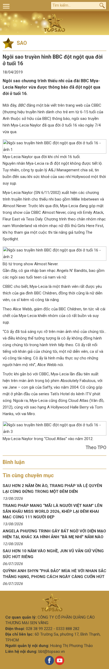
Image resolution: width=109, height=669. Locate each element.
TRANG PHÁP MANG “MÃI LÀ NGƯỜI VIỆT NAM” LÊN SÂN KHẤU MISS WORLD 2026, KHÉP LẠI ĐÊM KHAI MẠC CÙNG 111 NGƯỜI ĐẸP (52, 511)
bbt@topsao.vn (51, 651)
